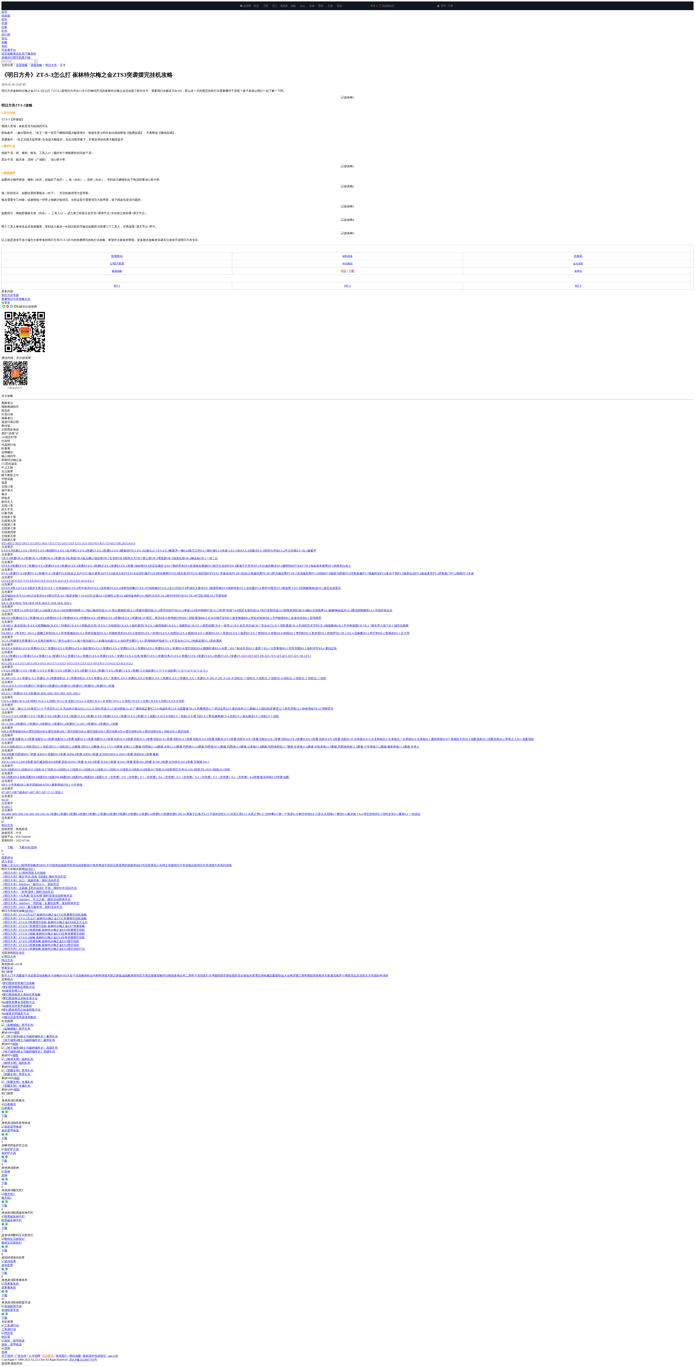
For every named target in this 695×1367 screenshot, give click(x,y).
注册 (450, 5)
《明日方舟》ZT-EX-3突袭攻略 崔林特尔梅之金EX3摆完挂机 (40, 941)
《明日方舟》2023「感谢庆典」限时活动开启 (30, 880)
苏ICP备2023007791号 (83, 1359)
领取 (17, 1032)
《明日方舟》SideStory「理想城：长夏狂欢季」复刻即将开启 (40, 903)
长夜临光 (246, 975)
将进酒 (294, 975)
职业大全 (284, 975)
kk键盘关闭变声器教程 (17, 1005)
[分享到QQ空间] (15, 306)
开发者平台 (8, 49)
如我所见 (235, 975)
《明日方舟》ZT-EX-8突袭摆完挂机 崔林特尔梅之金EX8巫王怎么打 (44, 922)
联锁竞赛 (223, 975)
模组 (310, 975)
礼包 (4, 30)
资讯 (256, 5)
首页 (4, 11)
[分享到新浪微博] (7, 306)
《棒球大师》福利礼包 (15, 1062)
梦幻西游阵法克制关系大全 (20, 998)
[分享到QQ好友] (11, 306)
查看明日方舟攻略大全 (15, 299)
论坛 (302, 5)
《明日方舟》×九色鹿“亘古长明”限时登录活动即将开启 (36, 895)
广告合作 (21, 1355)
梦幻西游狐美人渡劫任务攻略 (22, 994)
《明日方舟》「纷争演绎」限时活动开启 (27, 891)
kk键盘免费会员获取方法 (19, 1002)
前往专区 (19, 952)
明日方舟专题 (10, 295)
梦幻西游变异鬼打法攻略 (19, 983)
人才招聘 (34, 1355)
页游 (339, 5)
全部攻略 (22, 65)
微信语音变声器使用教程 (20, 1017)
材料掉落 (101, 975)
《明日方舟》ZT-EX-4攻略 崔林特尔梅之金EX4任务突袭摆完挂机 (43, 937)
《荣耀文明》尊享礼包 (15, 1074)
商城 (311, 5)
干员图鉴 (19, 975)
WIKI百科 (31, 847)
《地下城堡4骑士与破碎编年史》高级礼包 (28, 1051)
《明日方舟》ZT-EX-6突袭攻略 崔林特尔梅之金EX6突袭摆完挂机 (43, 929)
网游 (320, 5)
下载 (265, 5)
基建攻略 (156, 975)
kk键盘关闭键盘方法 (16, 1013)
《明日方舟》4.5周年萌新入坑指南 (23, 872)
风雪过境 (258, 975)
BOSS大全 (66, 975)
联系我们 (61, 1355)
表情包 (134, 975)
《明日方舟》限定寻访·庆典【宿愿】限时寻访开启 (33, 876)
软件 (4, 19)
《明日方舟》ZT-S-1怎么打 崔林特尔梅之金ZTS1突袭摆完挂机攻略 (44, 918)
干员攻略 (78, 975)
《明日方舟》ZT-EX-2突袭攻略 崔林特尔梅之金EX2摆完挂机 (40, 945)
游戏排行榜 (8, 57)
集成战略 (124, 975)
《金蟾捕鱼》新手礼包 (15, 1028)
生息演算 (359, 975)
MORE (30, 869)
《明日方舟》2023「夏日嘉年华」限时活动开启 (31, 907)
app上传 (113, 1355)
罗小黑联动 (346, 975)
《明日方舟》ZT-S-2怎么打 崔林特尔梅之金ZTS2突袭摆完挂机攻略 (44, 914)
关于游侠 (7, 1355)
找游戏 (5, 15)
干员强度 (200, 975)
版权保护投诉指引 (94, 1355)
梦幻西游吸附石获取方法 (19, 986)
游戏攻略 (36, 65)
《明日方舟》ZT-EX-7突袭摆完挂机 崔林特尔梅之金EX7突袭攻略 (43, 926)
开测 (4, 23)
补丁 (274, 5)
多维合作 (180, 975)
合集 (4, 27)
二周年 (190, 975)
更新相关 (319, 975)
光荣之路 (113, 975)
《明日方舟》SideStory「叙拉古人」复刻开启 (30, 884)
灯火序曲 (211, 975)
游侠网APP (388, 5)
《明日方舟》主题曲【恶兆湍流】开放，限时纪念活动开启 (39, 888)
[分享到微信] (3, 306)
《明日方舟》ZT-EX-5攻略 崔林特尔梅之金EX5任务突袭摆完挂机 (43, 933)
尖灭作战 (371, 975)
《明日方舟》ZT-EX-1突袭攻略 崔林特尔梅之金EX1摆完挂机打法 (43, 948)
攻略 (293, 5)
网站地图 (75, 1355)
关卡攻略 (53, 975)
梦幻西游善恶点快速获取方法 (22, 1009)
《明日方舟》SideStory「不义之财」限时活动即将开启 (36, 899)
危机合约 (90, 975)
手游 (330, 5)
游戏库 (284, 5)
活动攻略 (42, 975)
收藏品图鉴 (271, 975)
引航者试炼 (332, 975)
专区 (4, 46)
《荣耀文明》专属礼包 (15, 1085)
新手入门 (7, 975)
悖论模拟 (168, 975)
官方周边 (145, 975)
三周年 (302, 975)
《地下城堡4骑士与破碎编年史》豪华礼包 (28, 1040)
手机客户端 (23, 57)
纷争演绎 (382, 975)
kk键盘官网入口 (13, 990)
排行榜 (5, 34)
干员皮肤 (30, 975)
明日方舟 (51, 65)
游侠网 (247, 5)
